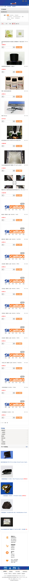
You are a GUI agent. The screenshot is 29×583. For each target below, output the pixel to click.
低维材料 (19, 573)
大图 (14, 23)
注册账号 (13, 546)
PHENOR (16, 15)
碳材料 (2, 436)
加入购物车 (19, 47)
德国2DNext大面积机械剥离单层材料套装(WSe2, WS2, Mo (12, 189)
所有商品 (3, 428)
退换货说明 (13, 542)
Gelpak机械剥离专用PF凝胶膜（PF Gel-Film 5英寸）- (12, 165)
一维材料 (3, 432)
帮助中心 (13, 536)
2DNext (12, 18)
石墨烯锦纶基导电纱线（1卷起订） (8, 66)
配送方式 (13, 557)
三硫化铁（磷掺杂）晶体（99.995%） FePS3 (10, 338)
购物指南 (13, 544)
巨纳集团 (10, 571)
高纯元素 (3, 438)
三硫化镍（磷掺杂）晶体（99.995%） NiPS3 (10, 263)
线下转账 (13, 555)
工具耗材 (3, 442)
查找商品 (13, 549)
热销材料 (14, 6)
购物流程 (13, 547)
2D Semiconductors (17, 16)
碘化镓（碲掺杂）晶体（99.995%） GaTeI (9, 214)
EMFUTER (9, 19)
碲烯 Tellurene (4, 115)
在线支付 (13, 554)
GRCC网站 (17, 571)
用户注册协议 (13, 539)
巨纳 (22, 16)
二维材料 (3, 434)
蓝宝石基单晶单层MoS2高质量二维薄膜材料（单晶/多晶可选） (12, 42)
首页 (5, 6)
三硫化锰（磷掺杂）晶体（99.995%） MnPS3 (10, 288)
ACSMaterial (17, 18)
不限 (8, 15)
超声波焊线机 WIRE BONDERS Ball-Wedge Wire (11, 140)
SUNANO (11, 15)
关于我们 (5, 573)
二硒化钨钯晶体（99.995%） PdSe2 (8, 387)
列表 (18, 23)
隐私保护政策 (13, 540)
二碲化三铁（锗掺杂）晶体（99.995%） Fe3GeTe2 (11, 362)
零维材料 (3, 430)
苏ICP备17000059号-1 (14, 580)
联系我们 (14, 573)
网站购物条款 (13, 537)
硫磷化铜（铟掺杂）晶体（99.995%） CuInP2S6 (11, 239)
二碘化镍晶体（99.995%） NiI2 (7, 412)
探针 (2, 440)
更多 (27, 446)
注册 (26, 1)
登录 (23, 1)
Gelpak (8, 18)
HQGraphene (9, 16)
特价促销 (9, 6)
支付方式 (12, 552)
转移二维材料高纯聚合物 (6, 91)
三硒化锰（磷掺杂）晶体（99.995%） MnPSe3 (10, 313)
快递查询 (23, 573)
